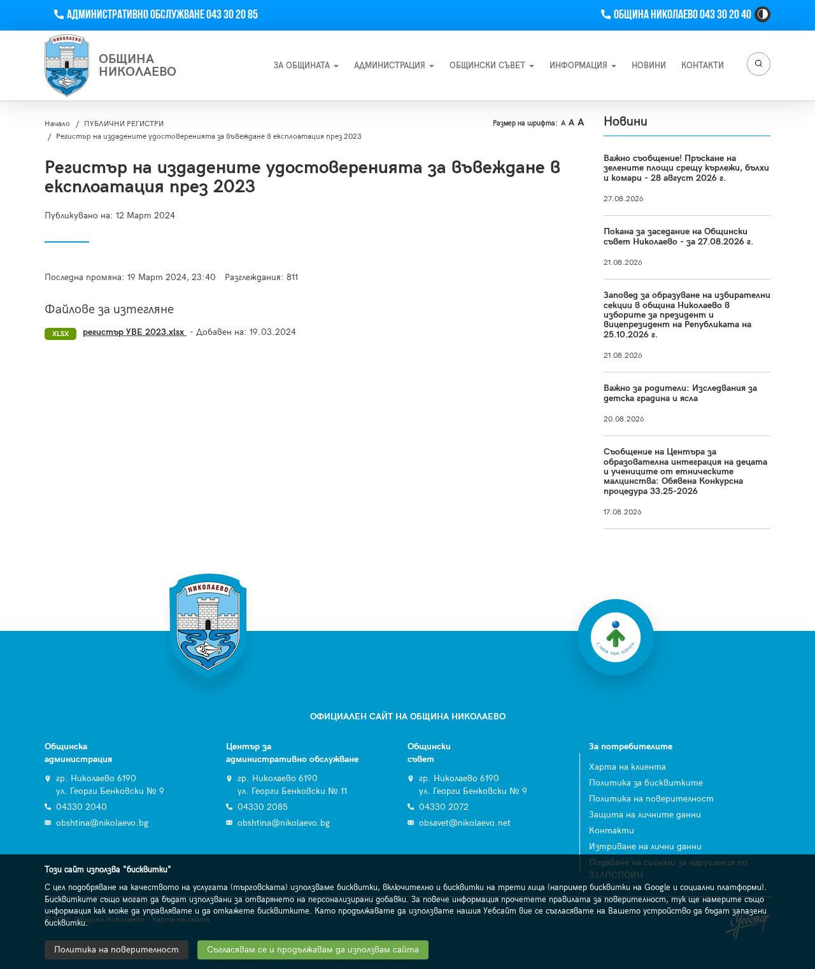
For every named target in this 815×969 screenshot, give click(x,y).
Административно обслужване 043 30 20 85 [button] (162, 15)
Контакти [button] (702, 65)
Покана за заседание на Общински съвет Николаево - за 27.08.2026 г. (678, 236)
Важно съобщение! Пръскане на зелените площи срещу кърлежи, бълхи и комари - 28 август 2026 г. (686, 168)
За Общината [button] (303, 65)
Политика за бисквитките (646, 782)
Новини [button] (649, 65)
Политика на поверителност (651, 798)
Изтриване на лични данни (645, 846)
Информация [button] (579, 65)
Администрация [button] (391, 65)
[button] (762, 14)
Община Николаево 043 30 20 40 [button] (682, 15)
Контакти (611, 830)
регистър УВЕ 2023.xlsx (135, 332)
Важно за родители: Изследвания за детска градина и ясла (680, 393)
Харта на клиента (627, 766)
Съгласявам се (313, 949)
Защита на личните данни (645, 814)
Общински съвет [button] (489, 65)
